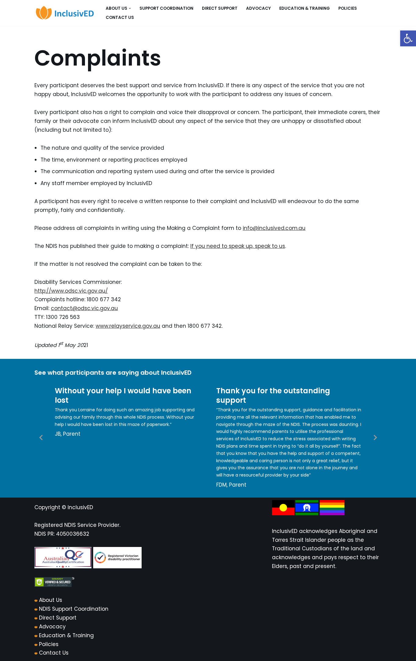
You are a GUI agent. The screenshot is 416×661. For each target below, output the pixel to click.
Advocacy (258, 8)
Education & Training (304, 8)
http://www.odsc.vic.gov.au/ (71, 291)
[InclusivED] (64, 12)
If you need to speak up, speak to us (237, 246)
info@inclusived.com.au (274, 228)
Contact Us (120, 17)
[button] (408, 38)
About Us (50, 600)
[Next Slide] (375, 437)
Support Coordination (166, 8)
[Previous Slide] (41, 437)
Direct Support (220, 8)
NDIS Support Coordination (73, 609)
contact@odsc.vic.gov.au (84, 308)
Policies (347, 8)
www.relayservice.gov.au (128, 326)
